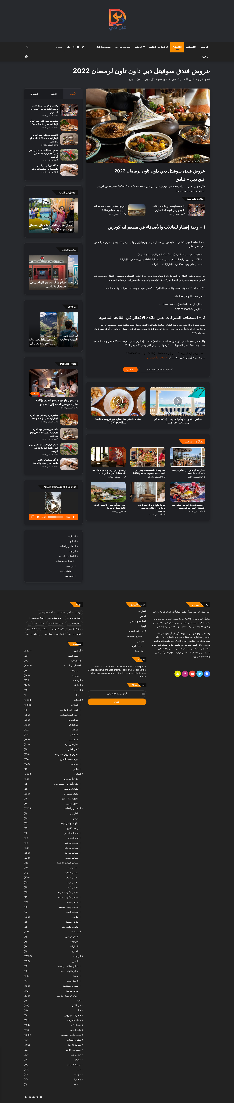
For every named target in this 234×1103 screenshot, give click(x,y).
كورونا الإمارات (74, 1064)
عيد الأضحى (73, 719)
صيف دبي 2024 (103, 47)
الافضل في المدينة (67, 556)
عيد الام (74, 729)
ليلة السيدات (72, 838)
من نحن (70, 566)
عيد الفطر (73, 739)
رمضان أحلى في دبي (71, 1035)
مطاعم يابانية (72, 912)
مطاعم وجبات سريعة (68, 907)
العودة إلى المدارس (69, 710)
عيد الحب (74, 734)
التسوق (75, 961)
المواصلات (76, 931)
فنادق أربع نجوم (71, 779)
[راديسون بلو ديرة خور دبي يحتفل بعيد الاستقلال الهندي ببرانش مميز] (187, 491)
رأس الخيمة (75, 1030)
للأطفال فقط (72, 981)
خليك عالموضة (74, 1020)
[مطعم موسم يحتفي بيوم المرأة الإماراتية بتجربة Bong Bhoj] (69, 125)
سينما (75, 976)
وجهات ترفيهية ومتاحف (67, 995)
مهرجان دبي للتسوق (69, 759)
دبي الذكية (76, 1025)
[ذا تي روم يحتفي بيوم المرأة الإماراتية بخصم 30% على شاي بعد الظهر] (69, 139)
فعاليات (44, 628)
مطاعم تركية (72, 867)
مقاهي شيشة (72, 921)
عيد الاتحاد (73, 724)
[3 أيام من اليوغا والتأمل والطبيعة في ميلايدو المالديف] (69, 170)
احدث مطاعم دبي (55, 618)
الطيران (74, 951)
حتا (79, 1010)
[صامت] (38, 517)
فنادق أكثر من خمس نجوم (66, 783)
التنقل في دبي (71, 936)
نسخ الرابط (130, 369)
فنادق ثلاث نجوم (71, 788)
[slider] (55, 517)
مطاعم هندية (72, 902)
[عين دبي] (117, 21)
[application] (53, 506)
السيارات (74, 946)
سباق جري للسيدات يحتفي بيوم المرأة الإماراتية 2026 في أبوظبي (43, 153)
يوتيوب (75, 675)
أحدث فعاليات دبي (46, 612)
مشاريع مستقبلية (64, 561)
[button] (53, 506)
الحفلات (74, 705)
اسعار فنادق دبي (37, 618)
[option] (53, 215)
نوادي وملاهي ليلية (69, 926)
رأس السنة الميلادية (69, 714)
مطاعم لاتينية (72, 887)
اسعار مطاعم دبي (74, 623)
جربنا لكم (76, 1005)
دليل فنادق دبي (75, 628)
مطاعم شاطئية (71, 872)
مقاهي (75, 916)
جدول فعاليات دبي (55, 623)
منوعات (77, 1074)
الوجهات (139, 47)
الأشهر (53, 93)
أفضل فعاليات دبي (74, 618)
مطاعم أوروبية (71, 852)
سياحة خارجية (74, 1045)
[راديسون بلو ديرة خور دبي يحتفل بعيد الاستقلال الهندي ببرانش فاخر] (108, 457)
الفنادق (176, 47)
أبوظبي (78, 612)
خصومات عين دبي (123, 47)
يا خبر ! (205, 56)
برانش (75, 818)
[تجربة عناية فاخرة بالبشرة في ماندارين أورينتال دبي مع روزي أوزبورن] (147, 491)
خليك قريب (65, 570)
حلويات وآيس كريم (69, 823)
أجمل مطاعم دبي (64, 612)
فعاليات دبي (32, 628)
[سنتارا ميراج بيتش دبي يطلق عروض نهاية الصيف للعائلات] (187, 457)
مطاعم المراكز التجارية (67, 862)
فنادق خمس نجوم (70, 793)
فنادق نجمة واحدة (70, 798)
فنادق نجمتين (72, 803)
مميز (78, 1069)
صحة (76, 1084)
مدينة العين (73, 655)
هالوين (75, 769)
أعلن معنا (69, 576)
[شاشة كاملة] (33, 517)
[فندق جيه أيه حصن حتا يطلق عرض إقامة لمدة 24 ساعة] (108, 491)
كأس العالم (73, 749)
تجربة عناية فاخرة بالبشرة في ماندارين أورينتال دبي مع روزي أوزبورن (151, 507)
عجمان (78, 1059)
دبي (29, 623)
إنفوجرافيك (75, 660)
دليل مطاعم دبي (58, 628)
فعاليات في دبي (74, 634)
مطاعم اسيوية (71, 857)
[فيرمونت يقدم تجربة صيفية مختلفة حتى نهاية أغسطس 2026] (136, 210)
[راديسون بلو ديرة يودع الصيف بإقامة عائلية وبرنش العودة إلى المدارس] (196, 210)
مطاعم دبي (47, 634)
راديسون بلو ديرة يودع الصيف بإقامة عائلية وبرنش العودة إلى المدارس (44, 108)
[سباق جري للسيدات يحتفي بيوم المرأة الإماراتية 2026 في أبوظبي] (69, 155)
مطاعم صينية (72, 882)
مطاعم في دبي (32, 634)
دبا (77, 695)
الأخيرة (73, 93)
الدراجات (74, 941)
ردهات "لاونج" (72, 828)
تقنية (79, 1000)
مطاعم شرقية (71, 877)
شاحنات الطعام (71, 833)
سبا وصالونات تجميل (69, 971)
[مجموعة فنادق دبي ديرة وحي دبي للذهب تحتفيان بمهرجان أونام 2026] (147, 457)
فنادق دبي (60, 634)
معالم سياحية (72, 990)
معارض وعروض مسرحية (66, 754)
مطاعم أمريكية (71, 847)
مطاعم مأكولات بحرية (68, 892)
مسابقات (74, 670)
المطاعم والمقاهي (157, 47)
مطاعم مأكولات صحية (68, 897)
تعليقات (34, 93)
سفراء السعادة (74, 1040)
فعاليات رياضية (71, 744)
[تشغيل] (73, 517)
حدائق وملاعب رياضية (68, 966)
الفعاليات (190, 47)
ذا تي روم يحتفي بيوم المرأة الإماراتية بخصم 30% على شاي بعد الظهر (43, 138)
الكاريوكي (73, 813)
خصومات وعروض (72, 1015)
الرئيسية (204, 47)
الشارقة (77, 685)
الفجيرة (77, 690)
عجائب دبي (76, 1054)
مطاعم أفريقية (71, 843)
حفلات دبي (39, 623)
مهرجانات (74, 764)
